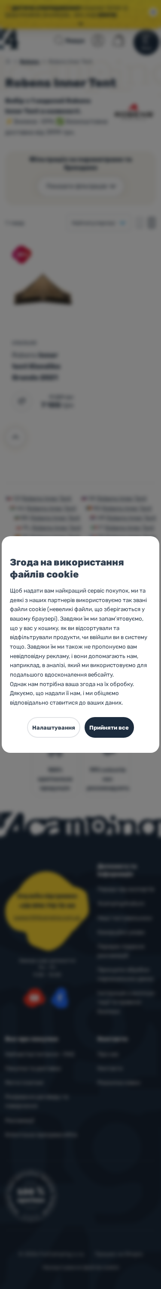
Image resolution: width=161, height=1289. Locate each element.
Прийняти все (109, 727)
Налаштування (53, 727)
